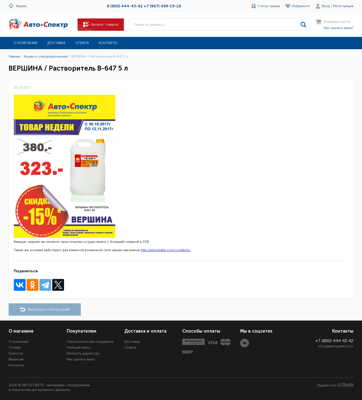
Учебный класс (78, 347)
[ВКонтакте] (20, 285)
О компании (25, 43)
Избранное (301, 6)
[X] (58, 285)
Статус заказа (269, 6)
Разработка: (327, 385)
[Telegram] (45, 285)
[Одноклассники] (32, 285)
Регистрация (343, 6)
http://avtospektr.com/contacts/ (166, 250)
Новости (16, 353)
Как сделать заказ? (338, 28)
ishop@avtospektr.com (335, 346)
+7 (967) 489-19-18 (162, 6)
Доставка (56, 43)
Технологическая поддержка (90, 341)
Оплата (82, 43)
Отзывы (15, 347)
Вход (326, 6)
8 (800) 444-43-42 (125, 6)
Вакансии (16, 359)
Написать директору (83, 353)
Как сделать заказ (80, 359)
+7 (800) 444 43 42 (334, 340)
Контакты (108, 43)
